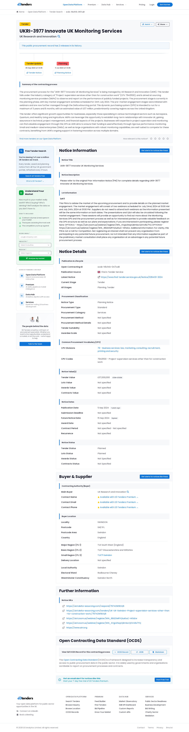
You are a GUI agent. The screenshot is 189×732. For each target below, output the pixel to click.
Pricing (142, 4)
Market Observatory (128, 701)
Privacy (160, 727)
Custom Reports (126, 708)
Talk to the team (35, 344)
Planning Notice (64, 72)
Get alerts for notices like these (154, 150)
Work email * (24, 233)
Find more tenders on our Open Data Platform (40, 138)
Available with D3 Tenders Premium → (119, 497)
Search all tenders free (35, 176)
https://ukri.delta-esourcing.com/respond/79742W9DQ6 (95, 606)
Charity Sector (151, 712)
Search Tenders (73, 701)
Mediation (149, 715)
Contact (141, 727)
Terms (151, 727)
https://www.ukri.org (76, 627)
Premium (92, 4)
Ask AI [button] (147, 24)
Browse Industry (73, 705)
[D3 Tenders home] (24, 4)
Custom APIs (124, 712)
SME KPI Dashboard (127, 705)
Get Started (165, 4)
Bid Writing (150, 708)
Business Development (155, 705)
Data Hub (106, 4)
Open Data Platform (72, 4)
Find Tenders (100, 705)
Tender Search (56, 12)
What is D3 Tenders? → (35, 181)
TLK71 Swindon (105, 555)
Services (120, 4)
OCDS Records (72, 712)
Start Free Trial (162, 680)
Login (152, 4)
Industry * (23, 241)
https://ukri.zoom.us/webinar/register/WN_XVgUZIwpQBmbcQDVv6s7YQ (103, 623)
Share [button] (162, 24)
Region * (22, 249)
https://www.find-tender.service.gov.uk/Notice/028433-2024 (132, 277)
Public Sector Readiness (155, 701)
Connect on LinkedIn (28, 711)
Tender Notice (35, 72)
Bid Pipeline (100, 708)
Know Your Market (103, 712)
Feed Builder (100, 701)
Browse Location (73, 708)
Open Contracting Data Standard (80, 659)
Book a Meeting (26, 714)
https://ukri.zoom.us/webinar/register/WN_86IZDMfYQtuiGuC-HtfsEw (101, 618)
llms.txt (169, 727)
